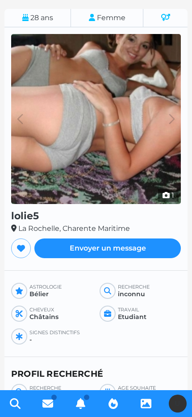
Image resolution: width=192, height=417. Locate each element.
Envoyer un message (108, 248)
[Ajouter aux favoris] (21, 248)
